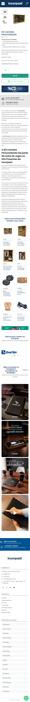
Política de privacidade (7, 607)
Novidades (4, 610)
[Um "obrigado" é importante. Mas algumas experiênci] (15, 439)
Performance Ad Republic (15, 699)
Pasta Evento (5, 633)
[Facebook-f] (6, 587)
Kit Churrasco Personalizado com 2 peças (21, 318)
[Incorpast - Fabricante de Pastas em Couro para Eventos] (15, 3)
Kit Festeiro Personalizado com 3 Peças (6, 243)
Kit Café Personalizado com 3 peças (21, 268)
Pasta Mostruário (6, 655)
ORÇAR (15, 76)
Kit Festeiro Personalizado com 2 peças (21, 243)
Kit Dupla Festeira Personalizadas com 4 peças (7, 268)
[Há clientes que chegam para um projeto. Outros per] (15, 476)
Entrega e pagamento (6, 600)
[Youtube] (14, 587)
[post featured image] (8, 231)
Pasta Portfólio (6, 642)
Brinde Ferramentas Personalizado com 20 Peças (7, 293)
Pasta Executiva (6, 624)
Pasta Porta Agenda (7, 646)
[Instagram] (3, 587)
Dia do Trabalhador (12, 289)
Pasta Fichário (6, 687)
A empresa (4, 598)
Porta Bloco (5, 664)
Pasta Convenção (7, 629)
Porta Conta (5, 669)
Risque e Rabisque (7, 682)
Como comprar (5, 605)
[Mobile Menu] (3, 3)
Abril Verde (5, 240)
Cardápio (5, 660)
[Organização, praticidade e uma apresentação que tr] (15, 513)
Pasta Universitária (7, 638)
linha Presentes (5, 169)
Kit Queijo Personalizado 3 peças (21, 292)
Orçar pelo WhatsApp (16, 81)
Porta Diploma (6, 673)
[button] (11, 19)
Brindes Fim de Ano (12, 315)
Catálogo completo (6, 612)
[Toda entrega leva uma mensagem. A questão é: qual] (15, 402)
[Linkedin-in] (10, 587)
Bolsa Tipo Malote (7, 678)
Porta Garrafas (6, 691)
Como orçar (4, 602)
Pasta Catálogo (6, 651)
